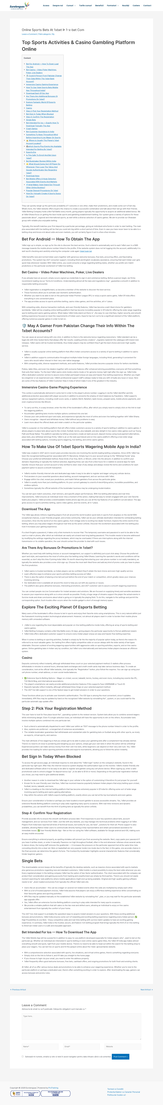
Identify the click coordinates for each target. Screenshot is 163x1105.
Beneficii (99, 5)
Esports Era (31, 152)
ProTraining (53, 1088)
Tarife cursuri (85, 5)
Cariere (136, 5)
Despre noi (58, 5)
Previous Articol (18, 989)
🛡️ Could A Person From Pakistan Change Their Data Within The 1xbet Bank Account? (44, 79)
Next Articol (147, 989)
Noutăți (125, 5)
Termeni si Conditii (115, 1089)
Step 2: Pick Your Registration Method (42, 111)
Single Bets (31, 120)
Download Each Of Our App (37, 93)
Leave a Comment (29, 34)
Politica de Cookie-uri (116, 1095)
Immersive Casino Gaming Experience (42, 84)
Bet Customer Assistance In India (40, 131)
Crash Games (31, 128)
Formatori (111, 5)
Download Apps (32, 176)
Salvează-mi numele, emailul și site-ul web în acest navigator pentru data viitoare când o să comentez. (68, 1056)
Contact (147, 5)
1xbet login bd (86, 251)
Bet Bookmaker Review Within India (41, 161)
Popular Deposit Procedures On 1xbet (42, 190)
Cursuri (69, 5)
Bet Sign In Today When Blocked (40, 114)
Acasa (46, 5)
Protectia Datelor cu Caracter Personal (123, 1092)
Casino (29, 108)
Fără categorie (45, 34)
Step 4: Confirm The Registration (40, 117)
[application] (74, 5)
